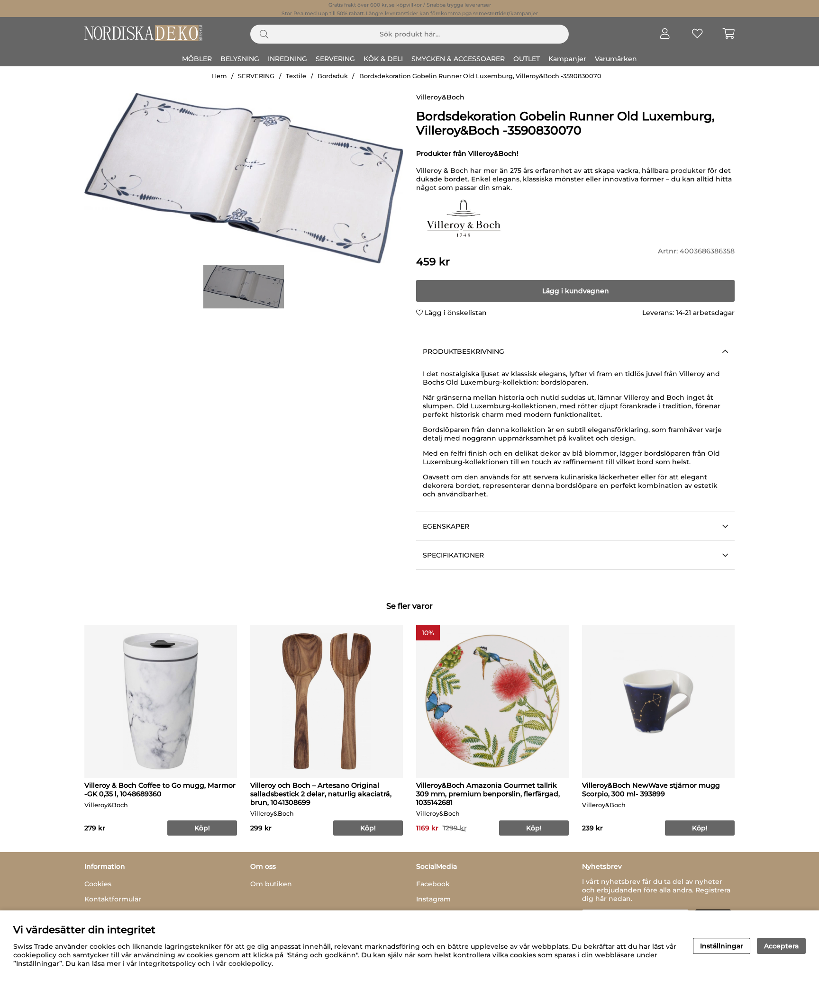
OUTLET (526, 58)
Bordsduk (333, 76)
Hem (219, 76)
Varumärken (616, 58)
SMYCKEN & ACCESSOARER (458, 58)
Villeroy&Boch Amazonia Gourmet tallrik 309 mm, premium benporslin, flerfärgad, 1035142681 (488, 794)
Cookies (97, 884)
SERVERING (335, 58)
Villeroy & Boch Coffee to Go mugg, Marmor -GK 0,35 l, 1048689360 (160, 789)
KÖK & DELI (383, 58)
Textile (296, 76)
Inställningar (721, 946)
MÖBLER (197, 58)
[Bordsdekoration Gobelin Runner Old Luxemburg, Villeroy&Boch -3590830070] (243, 287)
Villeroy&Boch (440, 97)
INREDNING (287, 58)
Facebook (433, 884)
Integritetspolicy (167, 963)
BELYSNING (239, 58)
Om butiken (271, 884)
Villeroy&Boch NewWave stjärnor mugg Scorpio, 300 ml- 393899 (651, 789)
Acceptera (781, 946)
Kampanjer (567, 58)
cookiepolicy (250, 963)
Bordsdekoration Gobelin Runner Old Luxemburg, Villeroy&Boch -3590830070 (480, 76)
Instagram (433, 899)
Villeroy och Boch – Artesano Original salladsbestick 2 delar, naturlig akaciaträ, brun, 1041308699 (320, 794)
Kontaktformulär (112, 899)
